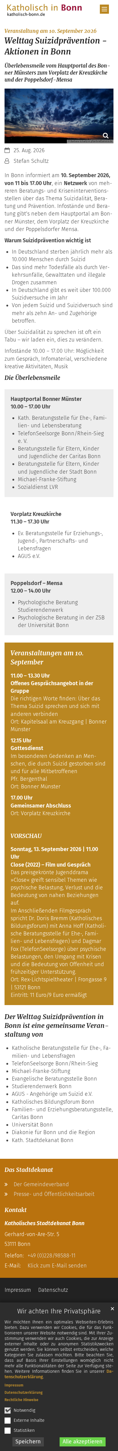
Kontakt (16, 1210)
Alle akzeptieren (83, 1441)
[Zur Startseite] (44, 10)
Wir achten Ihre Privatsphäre (59, 1311)
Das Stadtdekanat (29, 1169)
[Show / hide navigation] (104, 9)
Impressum (14, 1385)
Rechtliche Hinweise (21, 1400)
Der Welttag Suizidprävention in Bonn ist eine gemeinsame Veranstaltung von (57, 1026)
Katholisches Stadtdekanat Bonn (44, 1223)
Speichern (28, 1441)
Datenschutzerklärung (24, 1392)
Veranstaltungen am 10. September (47, 657)
